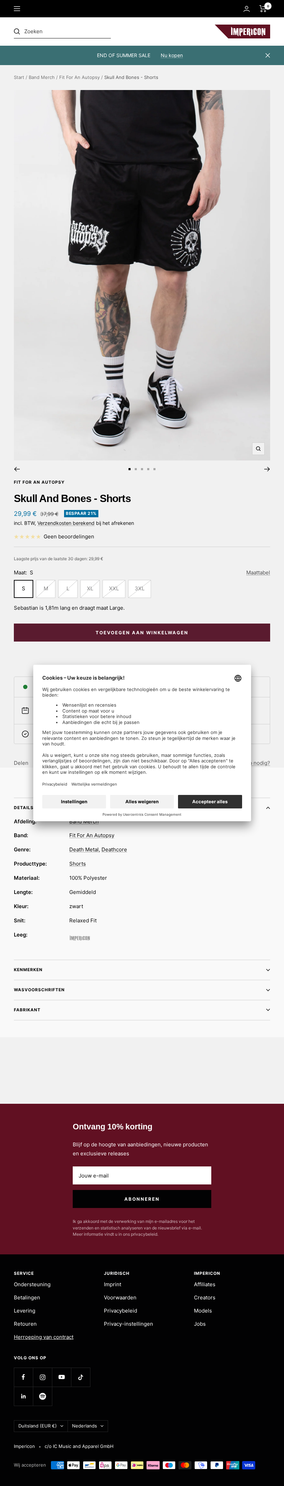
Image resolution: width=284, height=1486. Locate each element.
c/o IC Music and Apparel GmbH (79, 1446)
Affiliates (204, 1284)
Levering (24, 1310)
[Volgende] (267, 469)
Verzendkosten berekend (66, 523)
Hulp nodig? (255, 763)
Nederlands (84, 1426)
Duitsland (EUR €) (37, 1426)
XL (90, 588)
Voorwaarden (120, 1297)
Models (203, 1310)
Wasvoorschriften (39, 989)
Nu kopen (172, 55)
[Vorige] (17, 469)
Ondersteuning (32, 1284)
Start (19, 77)
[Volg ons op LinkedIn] (23, 1396)
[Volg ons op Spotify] (42, 1396)
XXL (114, 588)
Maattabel (258, 572)
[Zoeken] (62, 31)
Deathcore (114, 849)
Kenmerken (28, 969)
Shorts (77, 863)
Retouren (25, 1324)
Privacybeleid (120, 1310)
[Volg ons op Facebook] (23, 1377)
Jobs (200, 1324)
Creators (204, 1297)
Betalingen (27, 1297)
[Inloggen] (246, 9)
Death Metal (84, 849)
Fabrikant (27, 1009)
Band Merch (42, 77)
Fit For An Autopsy (79, 77)
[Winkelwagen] (263, 8)
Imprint (112, 1284)
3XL (139, 588)
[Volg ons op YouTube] (61, 1377)
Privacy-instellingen (128, 1324)
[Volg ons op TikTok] (80, 1377)
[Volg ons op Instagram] (42, 1377)
